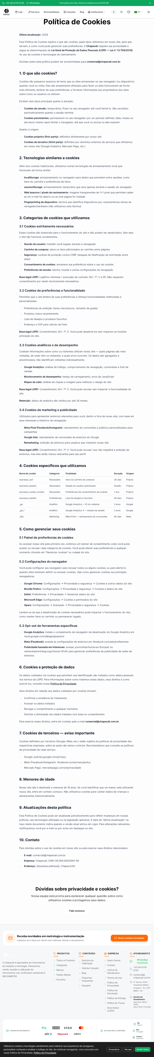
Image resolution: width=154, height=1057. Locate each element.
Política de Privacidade (63, 683)
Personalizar (114, 1049)
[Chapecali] (6, 12)
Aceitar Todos (143, 1049)
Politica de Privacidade (45, 1052)
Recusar (128, 1049)
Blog (82, 12)
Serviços (35, 12)
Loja (20, 12)
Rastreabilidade (51, 12)
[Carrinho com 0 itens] (149, 12)
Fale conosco (77, 910)
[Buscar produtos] (122, 12)
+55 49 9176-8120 (140, 969)
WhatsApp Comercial (142, 961)
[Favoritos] (129, 12)
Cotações (71, 12)
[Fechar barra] (150, 3)
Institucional (97, 12)
